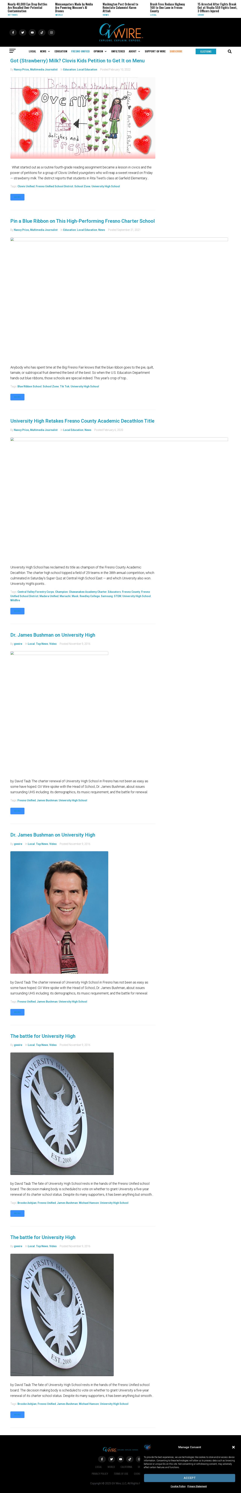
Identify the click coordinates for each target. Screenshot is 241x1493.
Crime (180, 15)
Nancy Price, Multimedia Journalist (36, 69)
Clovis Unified (26, 186)
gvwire (18, 643)
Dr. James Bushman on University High (52, 635)
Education (69, 69)
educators (114, 591)
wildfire (15, 600)
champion (61, 591)
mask (75, 596)
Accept (190, 1478)
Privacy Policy (100, 1473)
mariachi (65, 596)
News (85, 15)
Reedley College (90, 596)
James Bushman (47, 800)
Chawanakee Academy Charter (88, 591)
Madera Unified (49, 596)
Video (53, 643)
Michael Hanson (89, 1202)
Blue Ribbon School (30, 386)
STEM (117, 596)
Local (132, 15)
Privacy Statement (197, 1486)
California (126, 1467)
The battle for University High (43, 1036)
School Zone (82, 186)
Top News (42, 643)
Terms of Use (121, 1473)
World (38, 15)
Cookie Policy (178, 1486)
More (17, 197)
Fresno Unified (27, 800)
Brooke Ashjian (27, 1202)
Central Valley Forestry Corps (36, 591)
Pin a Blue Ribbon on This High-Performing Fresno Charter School (82, 221)
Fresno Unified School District (54, 186)
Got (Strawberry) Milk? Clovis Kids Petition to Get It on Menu (77, 60)
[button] (233, 1447)
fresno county (131, 591)
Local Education (87, 69)
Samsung (107, 596)
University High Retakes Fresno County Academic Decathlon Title (82, 421)
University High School (106, 186)
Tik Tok (64, 386)
